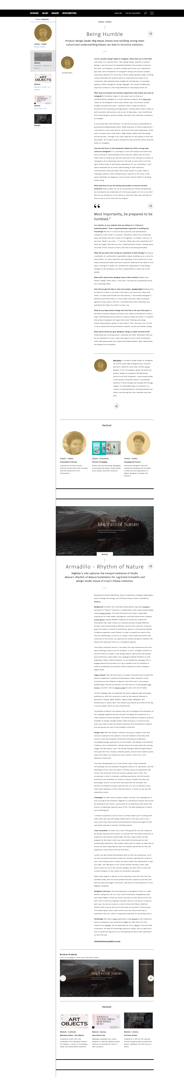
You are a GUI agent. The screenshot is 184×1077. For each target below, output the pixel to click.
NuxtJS (134, 919)
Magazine (55, 13)
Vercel (136, 925)
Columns (101, 22)
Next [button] (151, 978)
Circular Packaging (99, 462)
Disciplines (34, 13)
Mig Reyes (117, 360)
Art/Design (72, 1032)
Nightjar (97, 602)
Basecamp (147, 99)
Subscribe (118, 13)
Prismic (108, 925)
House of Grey (105, 613)
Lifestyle (135, 1032)
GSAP (126, 922)
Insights (108, 22)
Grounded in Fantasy (68, 462)
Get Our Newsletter (133, 13)
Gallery (45, 13)
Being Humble (39, 47)
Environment (104, 458)
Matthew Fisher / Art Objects (72, 1035)
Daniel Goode (120, 688)
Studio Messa (99, 620)
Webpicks (105, 554)
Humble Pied (137, 289)
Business (103, 1032)
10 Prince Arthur (130, 1035)
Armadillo (146, 607)
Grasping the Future (132, 462)
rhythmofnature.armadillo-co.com (107, 941)
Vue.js (115, 919)
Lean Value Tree (98, 1035)
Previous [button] (63, 978)
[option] (96, 978)
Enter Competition (69, 13)
